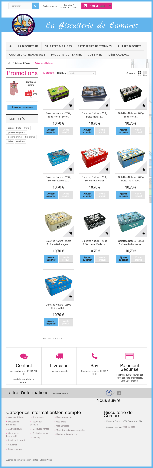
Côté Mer (12, 445)
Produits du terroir (16, 440)
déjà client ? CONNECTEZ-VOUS (69, 6)
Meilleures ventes (41, 429)
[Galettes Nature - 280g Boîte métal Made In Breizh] (94, 221)
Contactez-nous (50, 6)
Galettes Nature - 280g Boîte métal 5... (94, 115)
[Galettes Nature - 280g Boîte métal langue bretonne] (58, 221)
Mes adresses (62, 426)
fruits (26, 128)
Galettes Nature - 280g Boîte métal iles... (131, 179)
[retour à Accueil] (9, 63)
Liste (145, 75)
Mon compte (68, 412)
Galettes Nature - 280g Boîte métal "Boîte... (58, 115)
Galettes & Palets (16, 417)
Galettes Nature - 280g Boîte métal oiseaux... (131, 242)
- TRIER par (61, 73)
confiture (20, 141)
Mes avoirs (61, 422)
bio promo (30, 137)
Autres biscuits (15, 429)
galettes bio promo (16, 132)
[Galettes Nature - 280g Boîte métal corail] (94, 157)
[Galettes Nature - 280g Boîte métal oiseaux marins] (130, 221)
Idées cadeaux (15, 449)
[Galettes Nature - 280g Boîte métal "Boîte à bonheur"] (58, 93)
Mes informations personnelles (70, 430)
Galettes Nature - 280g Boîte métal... (131, 115)
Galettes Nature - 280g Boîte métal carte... (58, 179)
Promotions (22, 73)
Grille (139, 75)
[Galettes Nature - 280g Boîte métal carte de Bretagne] (58, 157)
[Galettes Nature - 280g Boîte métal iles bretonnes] (130, 157)
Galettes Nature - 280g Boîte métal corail (94, 179)
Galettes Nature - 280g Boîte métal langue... (58, 242)
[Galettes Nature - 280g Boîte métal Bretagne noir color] (130, 93)
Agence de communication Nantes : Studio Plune (29, 460)
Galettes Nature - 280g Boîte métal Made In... (94, 242)
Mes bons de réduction (66, 434)
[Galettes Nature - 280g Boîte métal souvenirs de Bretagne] (58, 285)
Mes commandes (64, 417)
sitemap (36, 437)
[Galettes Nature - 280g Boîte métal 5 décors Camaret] (94, 93)
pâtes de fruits (14, 128)
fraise (10, 141)
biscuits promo (15, 137)
